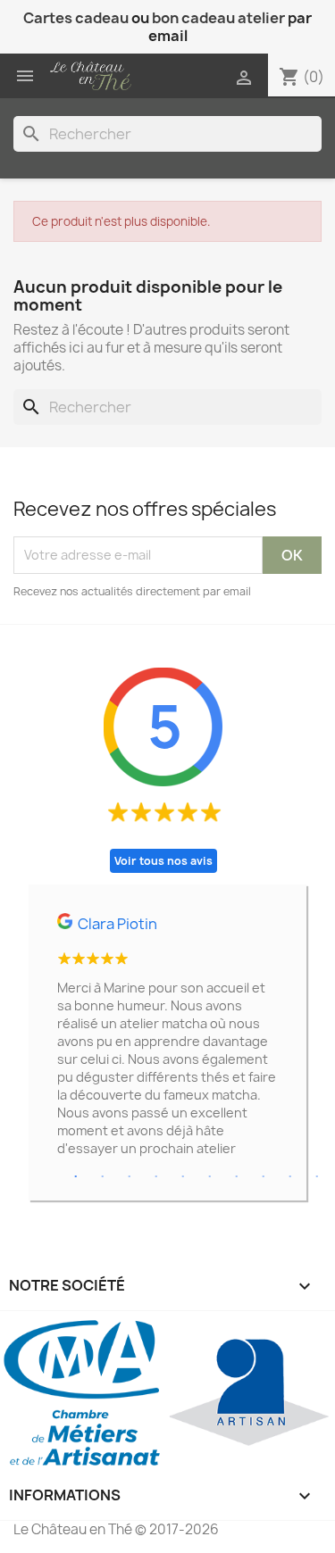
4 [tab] (156, 1177)
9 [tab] (290, 1177)
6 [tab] (210, 1177)
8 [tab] (263, 1177)
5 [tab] (183, 1177)
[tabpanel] (167, 1042)
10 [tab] (317, 1177)
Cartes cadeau (76, 18)
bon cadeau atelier (218, 18)
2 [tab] (103, 1177)
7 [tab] (237, 1177)
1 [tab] (76, 1177)
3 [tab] (129, 1177)
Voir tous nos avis (163, 860)
